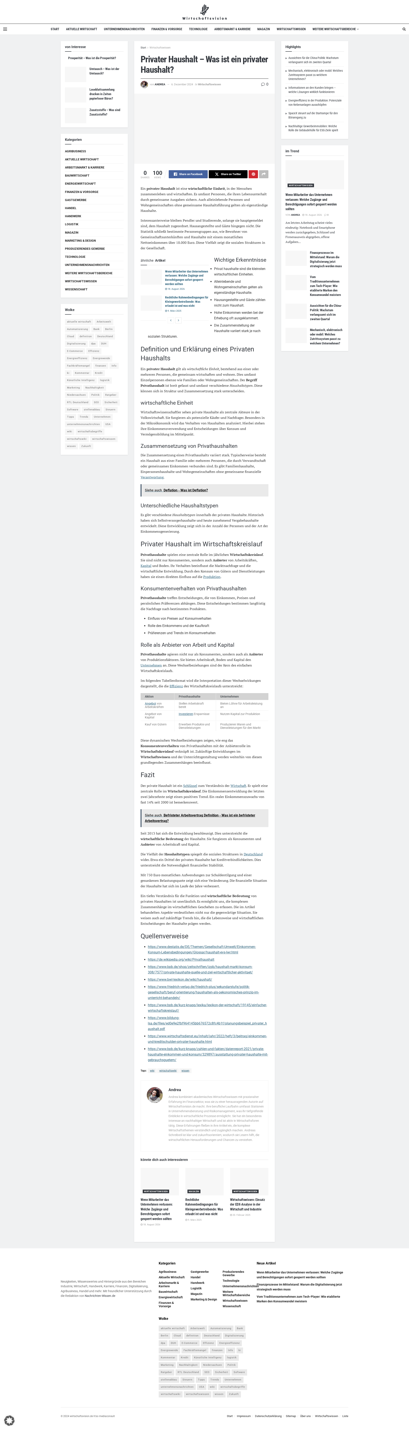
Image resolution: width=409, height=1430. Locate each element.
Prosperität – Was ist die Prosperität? (92, 58)
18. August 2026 (176, 289)
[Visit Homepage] (204, 12)
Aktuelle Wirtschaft (81, 29)
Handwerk (73, 216)
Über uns (305, 1416)
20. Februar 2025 (241, 1215)
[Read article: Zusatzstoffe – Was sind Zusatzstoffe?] (75, 115)
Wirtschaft (238, 785)
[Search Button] (404, 29)
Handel (70, 208)
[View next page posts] (178, 320)
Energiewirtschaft (80, 183)
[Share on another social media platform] (263, 174)
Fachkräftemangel (78, 365)
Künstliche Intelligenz (81, 380)
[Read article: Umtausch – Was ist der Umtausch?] (75, 74)
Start (55, 29)
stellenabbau (92, 409)
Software (72, 409)
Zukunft (86, 446)
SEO (96, 402)
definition (86, 336)
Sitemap (291, 1416)
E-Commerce (75, 351)
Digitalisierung (76, 343)
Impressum (244, 1416)
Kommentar (82, 373)
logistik (105, 380)
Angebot (150, 703)
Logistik (71, 224)
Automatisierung (77, 329)
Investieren (186, 714)
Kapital (146, 565)
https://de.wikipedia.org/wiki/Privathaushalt (181, 960)
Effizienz (176, 686)
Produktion (211, 576)
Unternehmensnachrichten (124, 29)
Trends (84, 416)
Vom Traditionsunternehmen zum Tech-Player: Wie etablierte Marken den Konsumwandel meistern (325, 286)
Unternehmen (151, 665)
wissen (185, 1070)
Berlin (109, 329)
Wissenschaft (76, 289)
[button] (9, 1420)
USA (108, 424)
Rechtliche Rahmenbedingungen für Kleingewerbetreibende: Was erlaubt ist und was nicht (186, 301)
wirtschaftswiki (168, 1070)
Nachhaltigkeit (94, 387)
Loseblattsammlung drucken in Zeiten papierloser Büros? (102, 94)
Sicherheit (111, 402)
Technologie (198, 29)
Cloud (70, 336)
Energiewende (101, 358)
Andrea (160, 84)
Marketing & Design (80, 240)
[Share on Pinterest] (253, 174)
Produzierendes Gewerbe (85, 248)
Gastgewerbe (75, 200)
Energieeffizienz (77, 358)
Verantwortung (152, 477)
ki (68, 373)
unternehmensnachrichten (83, 424)
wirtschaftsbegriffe (90, 431)
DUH (104, 343)
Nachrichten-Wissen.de (100, 1296)
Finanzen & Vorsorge (166, 29)
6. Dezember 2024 (182, 84)
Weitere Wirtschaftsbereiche (334, 29)
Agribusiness (75, 151)
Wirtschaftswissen (291, 29)
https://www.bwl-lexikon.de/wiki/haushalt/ (180, 980)
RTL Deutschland (77, 402)
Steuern (110, 409)
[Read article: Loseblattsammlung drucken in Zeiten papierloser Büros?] (75, 95)
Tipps (70, 416)
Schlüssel (190, 785)
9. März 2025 (174, 311)
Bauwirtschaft (77, 175)
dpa (93, 343)
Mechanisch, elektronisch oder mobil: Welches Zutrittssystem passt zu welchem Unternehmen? (315, 75)
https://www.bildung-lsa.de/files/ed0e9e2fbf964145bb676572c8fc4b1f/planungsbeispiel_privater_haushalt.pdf (207, 1023)
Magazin (263, 29)
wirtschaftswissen (103, 439)
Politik (95, 395)
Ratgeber (111, 395)
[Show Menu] (5, 29)
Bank (97, 329)
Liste (345, 1416)
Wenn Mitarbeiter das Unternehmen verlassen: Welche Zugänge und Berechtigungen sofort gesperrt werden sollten (157, 1209)
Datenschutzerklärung (268, 1416)
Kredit (99, 373)
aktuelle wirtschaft (79, 321)
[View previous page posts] (171, 320)
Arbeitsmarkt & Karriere (232, 29)
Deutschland (253, 854)
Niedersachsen (76, 395)
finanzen (100, 365)
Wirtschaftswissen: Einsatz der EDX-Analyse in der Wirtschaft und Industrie (247, 1204)
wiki (152, 1070)
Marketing (73, 387)
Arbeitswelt (104, 321)
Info (114, 365)
